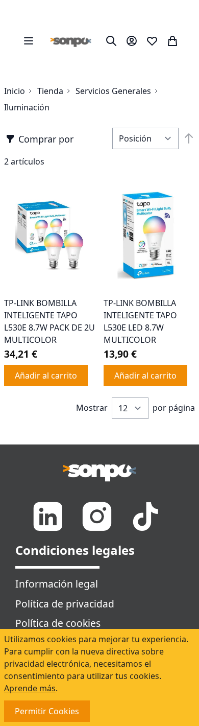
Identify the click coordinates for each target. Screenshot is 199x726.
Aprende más (30, 688)
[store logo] (71, 41)
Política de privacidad (64, 604)
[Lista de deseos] (152, 41)
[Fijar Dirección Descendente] (189, 138)
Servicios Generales (113, 91)
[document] (99, 677)
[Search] (111, 41)
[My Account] (132, 41)
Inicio (14, 91)
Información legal (56, 584)
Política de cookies (58, 623)
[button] (40, 139)
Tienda (50, 91)
